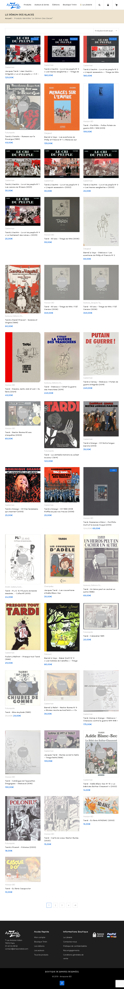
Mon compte (39, 937)
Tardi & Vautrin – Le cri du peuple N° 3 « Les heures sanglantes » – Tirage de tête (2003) (61, 72)
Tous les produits (41, 955)
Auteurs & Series (42, 5)
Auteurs (8, 316)
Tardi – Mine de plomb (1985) (18, 712)
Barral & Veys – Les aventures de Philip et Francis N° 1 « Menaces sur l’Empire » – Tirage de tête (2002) (60, 140)
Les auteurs (39, 950)
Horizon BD (88, 121)
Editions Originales (20, 316)
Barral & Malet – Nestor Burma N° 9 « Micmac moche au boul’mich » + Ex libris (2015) (60, 710)
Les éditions (39, 946)
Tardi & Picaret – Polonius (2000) (20, 847)
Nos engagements (71, 950)
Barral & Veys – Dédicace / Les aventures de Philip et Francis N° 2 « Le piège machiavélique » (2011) (99, 255)
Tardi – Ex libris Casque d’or (18, 888)
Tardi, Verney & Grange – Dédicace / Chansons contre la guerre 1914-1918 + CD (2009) (100, 721)
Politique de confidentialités (75, 946)
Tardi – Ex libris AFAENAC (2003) (98, 820)
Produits (27, 5)
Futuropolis (10, 132)
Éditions (56, 5)
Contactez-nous (70, 942)
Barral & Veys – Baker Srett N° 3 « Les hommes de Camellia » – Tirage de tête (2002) (61, 661)
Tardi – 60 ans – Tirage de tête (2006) (61, 238)
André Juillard (10, 587)
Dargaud (48, 133)
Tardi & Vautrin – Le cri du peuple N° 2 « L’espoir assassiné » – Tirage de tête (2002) (101, 72)
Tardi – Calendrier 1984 (93, 636)
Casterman (9, 67)
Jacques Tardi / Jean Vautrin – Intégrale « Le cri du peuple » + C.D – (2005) (22, 74)
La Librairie (87, 5)
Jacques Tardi (96, 303)
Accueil (8, 18)
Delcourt (48, 654)
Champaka (48, 586)
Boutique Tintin (70, 5)
